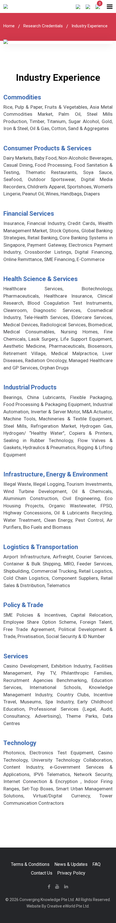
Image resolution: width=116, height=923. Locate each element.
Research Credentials (43, 25)
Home (9, 25)
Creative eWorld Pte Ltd (68, 906)
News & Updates (71, 864)
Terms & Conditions (30, 864)
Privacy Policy (71, 873)
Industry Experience (90, 25)
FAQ (96, 864)
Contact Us (41, 873)
